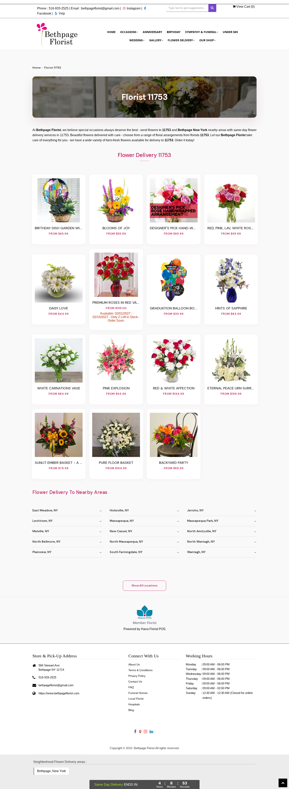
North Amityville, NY (201, 531)
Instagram (134, 8)
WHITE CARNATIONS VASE (58, 388)
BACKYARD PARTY (173, 462)
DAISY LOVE (58, 308)
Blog (131, 710)
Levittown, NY (42, 521)
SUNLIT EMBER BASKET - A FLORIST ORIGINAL (58, 462)
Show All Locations (144, 585)
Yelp (62, 13)
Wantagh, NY (196, 552)
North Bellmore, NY (46, 542)
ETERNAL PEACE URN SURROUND (231, 388)
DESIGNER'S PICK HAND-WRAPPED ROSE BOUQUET (173, 228)
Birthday (173, 32)
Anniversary (152, 32)
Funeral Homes (138, 693)
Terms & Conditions (140, 670)
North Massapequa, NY (126, 542)
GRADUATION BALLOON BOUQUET (173, 308)
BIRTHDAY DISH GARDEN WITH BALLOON (58, 228)
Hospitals (134, 704)
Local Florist (136, 698)
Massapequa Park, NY (202, 521)
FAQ (131, 687)
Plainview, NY (42, 552)
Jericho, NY (195, 510)
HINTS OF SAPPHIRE (231, 308)
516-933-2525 (58, 8)
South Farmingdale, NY (126, 552)
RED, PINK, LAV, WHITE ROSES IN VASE (231, 228)
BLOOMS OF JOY (116, 228)
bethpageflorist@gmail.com (100, 8)
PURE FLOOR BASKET (116, 462)
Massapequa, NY (122, 521)
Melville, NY (40, 531)
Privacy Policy (136, 675)
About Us (134, 664)
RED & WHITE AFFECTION (173, 388)
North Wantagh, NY (201, 542)
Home (111, 32)
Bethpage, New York (51, 771)
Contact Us (135, 681)
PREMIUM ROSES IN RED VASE (116, 302)
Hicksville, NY (119, 510)
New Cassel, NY (121, 531)
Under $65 (230, 32)
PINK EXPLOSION (116, 388)
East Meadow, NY (45, 510)
